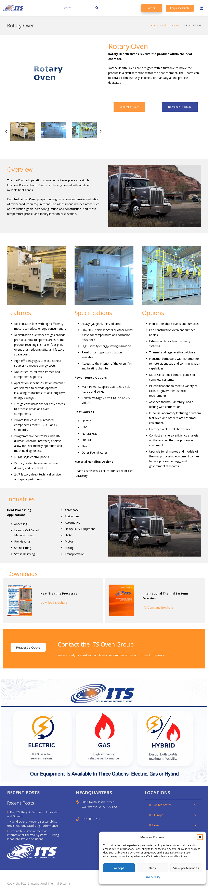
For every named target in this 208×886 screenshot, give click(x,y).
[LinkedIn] (201, 8)
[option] (22, 131)
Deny (152, 868)
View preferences (186, 868)
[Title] (13, 8)
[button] (200, 837)
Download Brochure (53, 602)
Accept (119, 868)
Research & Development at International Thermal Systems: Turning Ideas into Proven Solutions (33, 835)
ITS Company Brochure (158, 607)
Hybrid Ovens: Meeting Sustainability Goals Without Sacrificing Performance (32, 824)
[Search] (97, 8)
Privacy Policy (152, 877)
